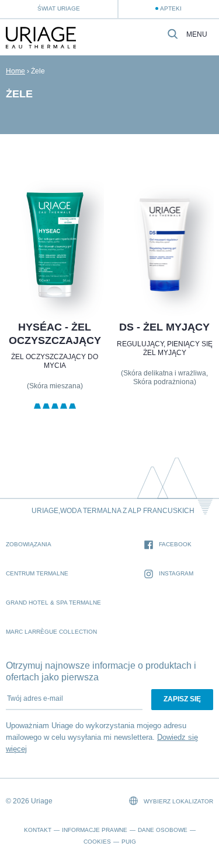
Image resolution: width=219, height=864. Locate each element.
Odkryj (54, 275)
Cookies (97, 841)
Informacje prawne (94, 830)
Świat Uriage (58, 8)
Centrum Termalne (37, 573)
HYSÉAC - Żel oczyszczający (55, 333)
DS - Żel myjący (164, 327)
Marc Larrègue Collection (51, 631)
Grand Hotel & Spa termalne (53, 602)
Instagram (176, 573)
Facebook (175, 544)
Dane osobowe (162, 830)
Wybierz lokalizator (177, 801)
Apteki (171, 8)
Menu (196, 34)
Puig (128, 841)
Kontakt (37, 830)
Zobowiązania (28, 544)
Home (15, 71)
